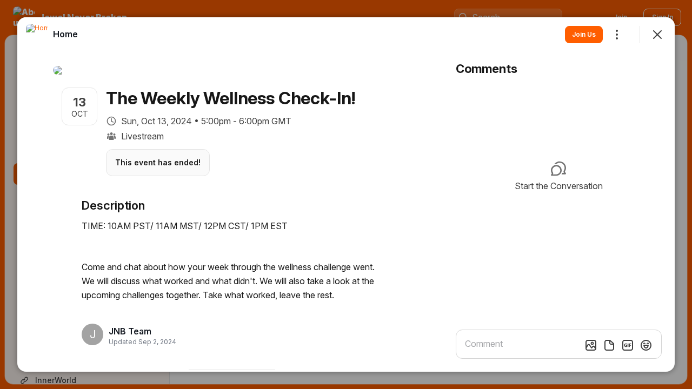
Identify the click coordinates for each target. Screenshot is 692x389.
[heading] (139, 331)
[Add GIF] (627, 345)
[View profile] (37, 34)
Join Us (584, 34)
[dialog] (346, 194)
